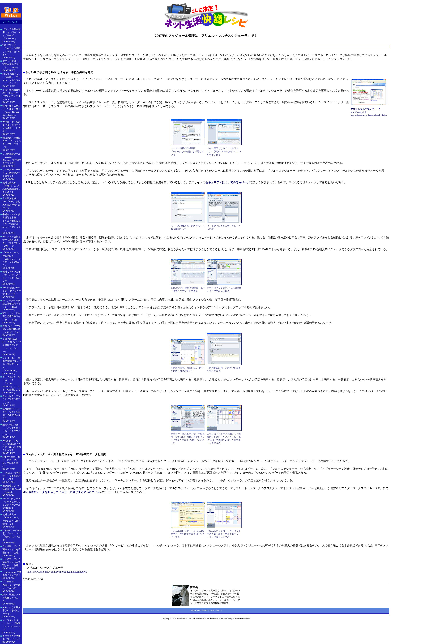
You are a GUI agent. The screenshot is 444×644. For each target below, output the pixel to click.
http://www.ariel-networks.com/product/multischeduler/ (57, 571)
